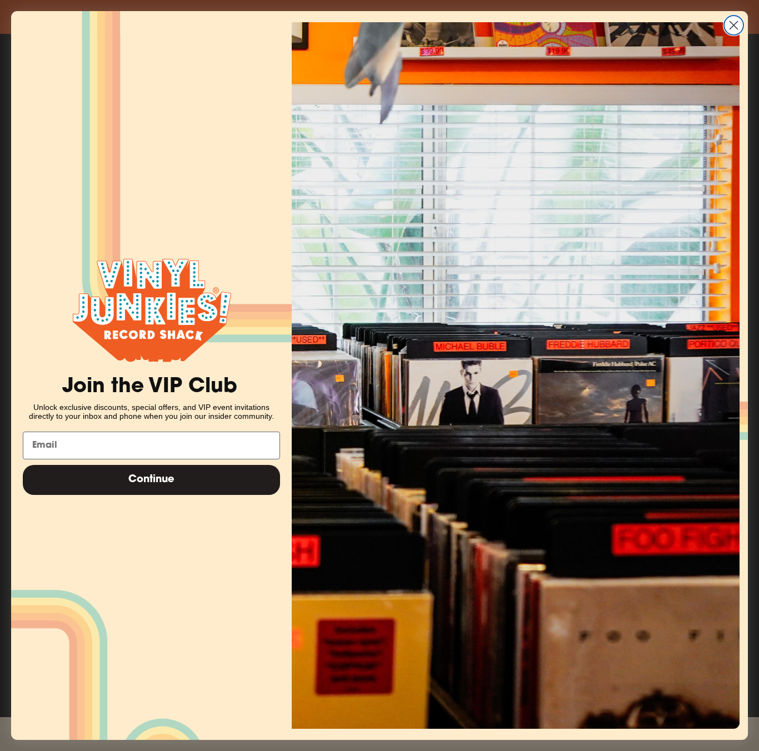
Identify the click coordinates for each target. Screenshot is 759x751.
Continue (151, 480)
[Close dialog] (733, 25)
